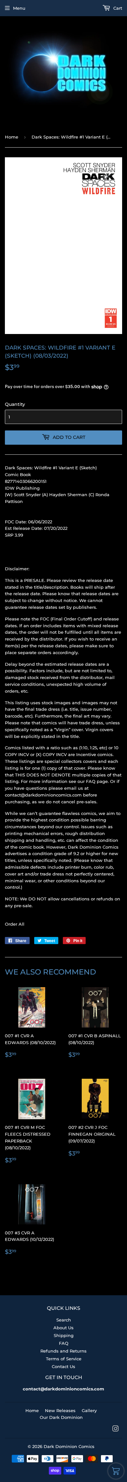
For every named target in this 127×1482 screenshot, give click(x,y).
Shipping (64, 1335)
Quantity (15, 404)
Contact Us (63, 1366)
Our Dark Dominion (61, 1417)
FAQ (63, 1343)
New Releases (60, 1410)
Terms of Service (63, 1358)
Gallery (89, 1410)
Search (63, 1319)
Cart (117, 8)
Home (11, 136)
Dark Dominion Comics (69, 1446)
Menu (19, 8)
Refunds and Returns (63, 1351)
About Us (63, 1327)
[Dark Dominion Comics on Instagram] (115, 1429)
